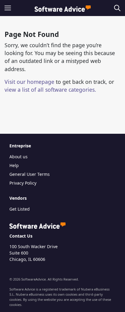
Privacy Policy (22, 183)
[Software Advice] (63, 8)
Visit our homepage (29, 81)
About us (18, 156)
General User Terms (29, 174)
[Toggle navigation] (10, 8)
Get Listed (19, 209)
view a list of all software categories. (50, 89)
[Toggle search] (116, 8)
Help (14, 165)
